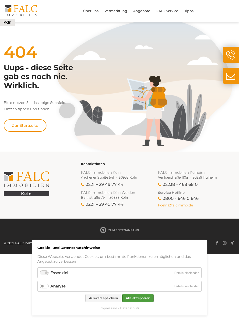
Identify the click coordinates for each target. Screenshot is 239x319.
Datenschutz (130, 308)
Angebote (141, 11)
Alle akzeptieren (138, 298)
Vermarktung (116, 11)
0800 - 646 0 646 (180, 198)
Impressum (108, 308)
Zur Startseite (25, 125)
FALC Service (167, 11)
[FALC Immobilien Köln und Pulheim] (42, 183)
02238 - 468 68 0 (180, 184)
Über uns (90, 11)
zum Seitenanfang (123, 230)
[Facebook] (217, 243)
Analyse (58, 286)
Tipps (188, 11)
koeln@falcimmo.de (175, 205)
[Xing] (232, 243)
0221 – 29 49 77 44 (104, 184)
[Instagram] (225, 243)
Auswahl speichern (103, 298)
